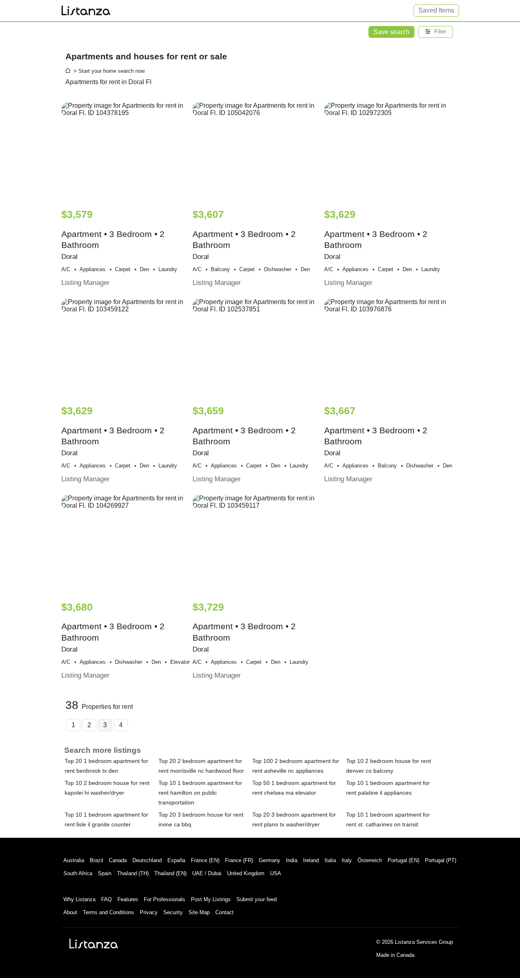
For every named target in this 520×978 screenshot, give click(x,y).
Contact (224, 912)
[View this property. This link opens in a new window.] (126, 151)
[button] (435, 31)
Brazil (96, 860)
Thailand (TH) (133, 873)
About (70, 912)
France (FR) (239, 860)
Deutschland (147, 860)
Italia (330, 860)
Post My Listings (211, 899)
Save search (391, 31)
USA (275, 873)
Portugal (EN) (403, 860)
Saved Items (436, 10)
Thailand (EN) (170, 873)
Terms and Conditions (108, 912)
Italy (347, 860)
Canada (118, 860)
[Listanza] (93, 943)
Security (173, 912)
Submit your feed (256, 899)
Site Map (199, 912)
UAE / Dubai (206, 873)
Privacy (149, 912)
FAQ (106, 899)
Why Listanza (79, 899)
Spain (104, 873)
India (291, 860)
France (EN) (205, 860)
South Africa (77, 873)
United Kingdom (245, 873)
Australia (73, 860)
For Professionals (164, 899)
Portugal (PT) (440, 860)
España (176, 860)
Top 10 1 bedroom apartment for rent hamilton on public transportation (200, 793)
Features (127, 899)
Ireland (311, 860)
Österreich (370, 860)
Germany (269, 860)
